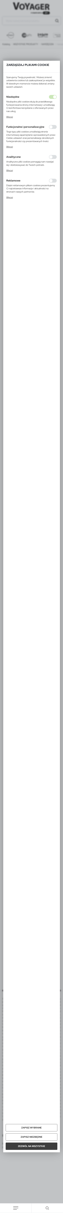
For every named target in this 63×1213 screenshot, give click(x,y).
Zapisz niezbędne (31, 1136)
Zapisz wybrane (31, 1127)
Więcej (9, 116)
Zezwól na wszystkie (31, 1146)
